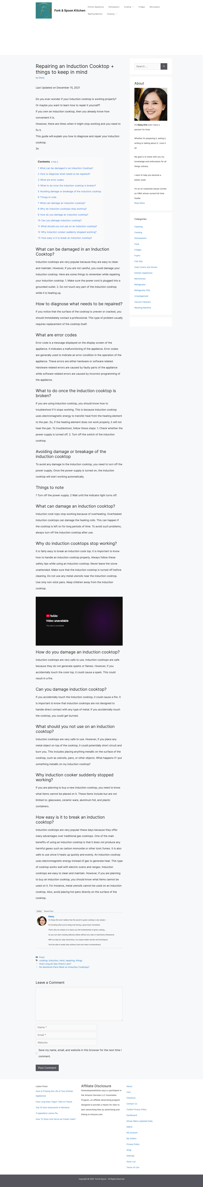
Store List (131, 1161)
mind (61, 960)
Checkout (131, 1098)
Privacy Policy (133, 1144)
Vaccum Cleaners (142, 302)
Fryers (137, 255)
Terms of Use (133, 1167)
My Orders (131, 1138)
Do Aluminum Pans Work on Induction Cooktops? (64, 967)
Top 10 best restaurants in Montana (52, 1107)
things (79, 960)
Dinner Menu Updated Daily (140, 1121)
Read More (139, 203)
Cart (129, 1092)
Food (41, 957)
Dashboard (132, 1115)
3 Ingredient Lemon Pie (47, 1113)
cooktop (43, 960)
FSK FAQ (138, 261)
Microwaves (155, 7)
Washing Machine (95, 14)
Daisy (51, 916)
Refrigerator (140, 284)
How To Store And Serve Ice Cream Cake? (56, 1119)
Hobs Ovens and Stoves (145, 267)
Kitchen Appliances (96, 7)
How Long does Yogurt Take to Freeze (54, 1102)
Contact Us (132, 1104)
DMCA (130, 1127)
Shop (129, 1150)
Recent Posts (48, 911)
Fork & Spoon (100, 1179)
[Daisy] (42, 924)
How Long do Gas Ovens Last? (55, 963)
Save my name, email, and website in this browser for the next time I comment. (80, 1053)
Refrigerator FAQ (142, 290)
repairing (70, 960)
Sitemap (130, 1156)
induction (53, 960)
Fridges (142, 7)
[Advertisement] (101, 38)
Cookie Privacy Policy (136, 1109)
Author (39, 911)
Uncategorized (141, 296)
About (129, 1086)
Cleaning (110, 14)
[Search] (164, 66)
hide (54, 162)
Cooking (127, 7)
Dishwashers (114, 7)
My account (132, 1132)
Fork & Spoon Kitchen (69, 10)
